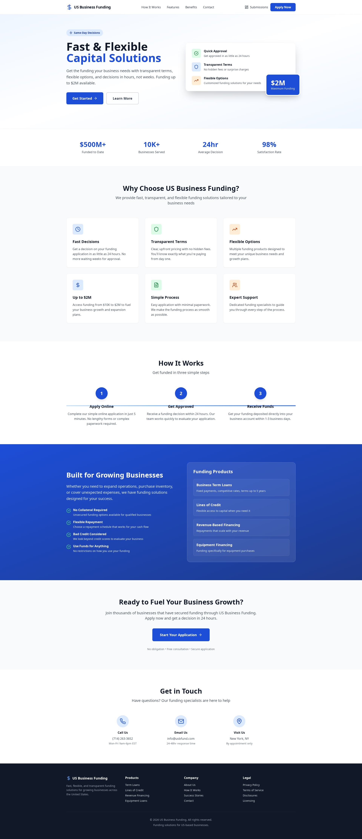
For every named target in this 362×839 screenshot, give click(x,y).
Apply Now (283, 7)
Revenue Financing (137, 795)
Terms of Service (253, 790)
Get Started (82, 98)
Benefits (191, 7)
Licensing (249, 800)
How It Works (151, 7)
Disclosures (250, 795)
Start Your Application (178, 635)
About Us (190, 785)
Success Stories (193, 795)
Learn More (122, 98)
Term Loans (132, 785)
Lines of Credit (134, 790)
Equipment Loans (136, 800)
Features (173, 7)
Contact (208, 7)
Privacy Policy (251, 785)
